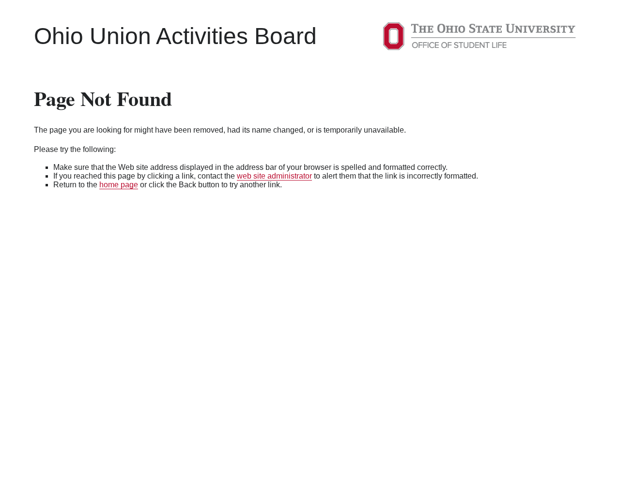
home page (118, 185)
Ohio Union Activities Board (175, 36)
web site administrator (274, 176)
